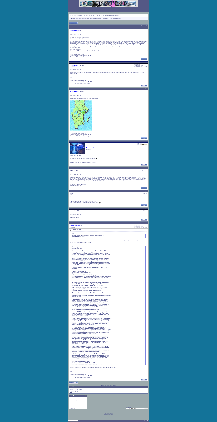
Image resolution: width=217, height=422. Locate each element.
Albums (86, 10)
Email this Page (75, 391)
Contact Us (131, 420)
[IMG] (71, 405)
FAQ (115, 10)
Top (148, 420)
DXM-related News (100, 15)
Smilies (71, 404)
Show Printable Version (77, 389)
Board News (92, 15)
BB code (71, 403)
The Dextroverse (75, 15)
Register (100, 10)
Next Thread (112, 385)
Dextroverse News (84, 15)
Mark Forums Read (134, 10)
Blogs (73, 10)
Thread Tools (144, 25)
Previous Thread (105, 385)
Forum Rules (72, 408)
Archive (144, 420)
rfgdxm (72, 170)
